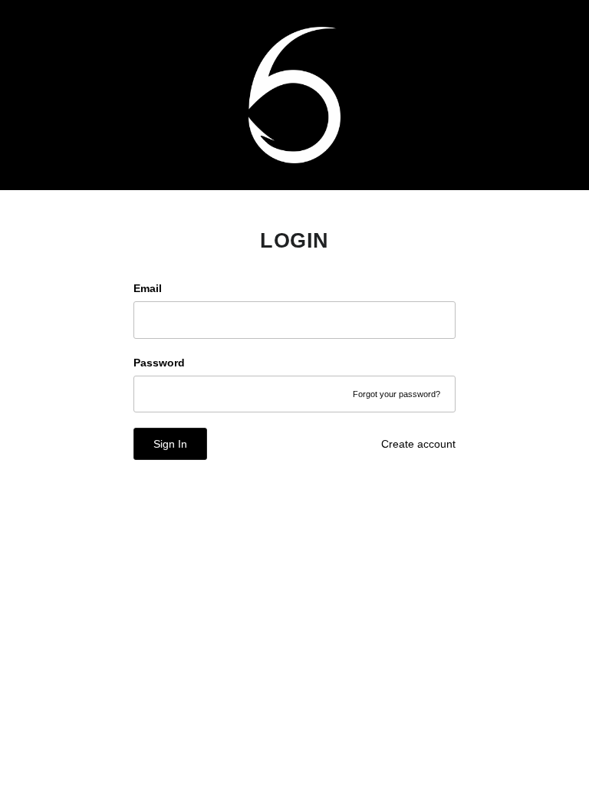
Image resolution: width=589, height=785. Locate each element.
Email (147, 288)
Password (159, 362)
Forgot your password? (396, 394)
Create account (418, 444)
